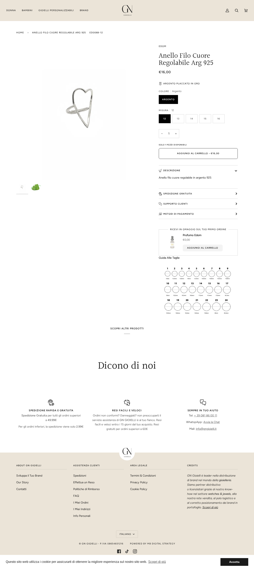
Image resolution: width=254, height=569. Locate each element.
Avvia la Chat (211, 422)
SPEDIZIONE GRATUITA (177, 193)
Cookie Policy (138, 489)
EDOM (162, 46)
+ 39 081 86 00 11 (205, 415)
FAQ (76, 496)
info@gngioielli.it (206, 429)
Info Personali (81, 516)
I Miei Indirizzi (81, 509)
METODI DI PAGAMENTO (178, 213)
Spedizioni (79, 475)
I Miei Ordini (80, 502)
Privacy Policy (139, 482)
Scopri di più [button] (157, 561)
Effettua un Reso (83, 482)
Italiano (125, 534)
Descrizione (171, 170)
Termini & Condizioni (143, 475)
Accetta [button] (234, 561)
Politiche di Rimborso (86, 489)
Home (20, 32)
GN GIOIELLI (89, 543)
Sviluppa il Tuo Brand (29, 475)
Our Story (22, 482)
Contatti (21, 489)
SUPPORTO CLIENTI (175, 203)
